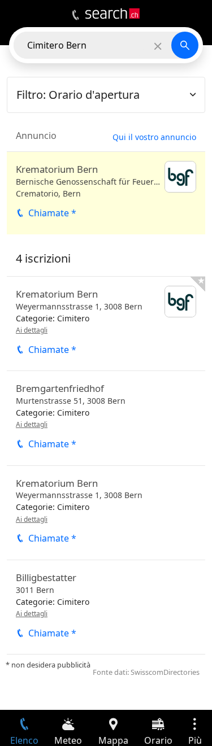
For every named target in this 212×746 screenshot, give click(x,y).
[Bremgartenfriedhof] (106, 418)
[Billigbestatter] (106, 607)
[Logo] (112, 13)
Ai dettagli (31, 330)
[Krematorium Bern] (106, 193)
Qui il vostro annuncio (154, 137)
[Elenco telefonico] (75, 15)
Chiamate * (52, 213)
